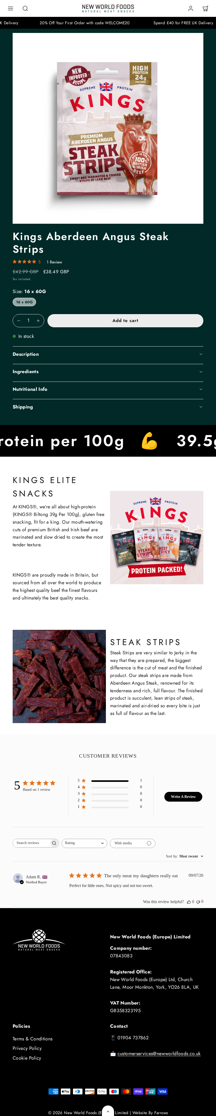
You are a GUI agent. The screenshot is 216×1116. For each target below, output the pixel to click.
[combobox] (84, 843)
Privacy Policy (27, 1048)
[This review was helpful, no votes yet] (189, 901)
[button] (10, 8)
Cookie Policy (27, 1058)
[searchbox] (31, 843)
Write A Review (183, 797)
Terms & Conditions (32, 1038)
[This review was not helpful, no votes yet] (198, 901)
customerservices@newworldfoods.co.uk (159, 1053)
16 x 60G (24, 302)
